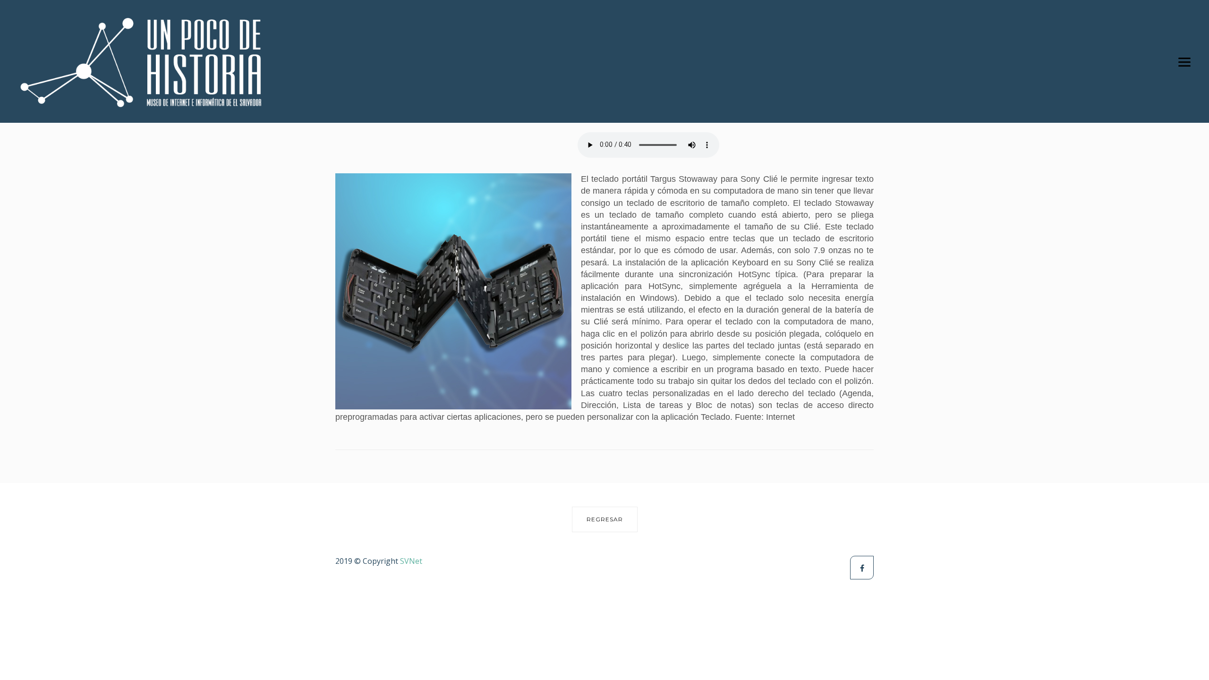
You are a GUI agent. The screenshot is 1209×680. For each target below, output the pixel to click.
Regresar (605, 519)
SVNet (411, 561)
